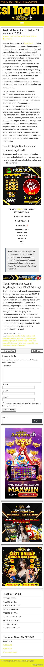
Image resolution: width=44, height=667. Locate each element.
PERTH (20, 209)
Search (4, 417)
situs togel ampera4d (26, 343)
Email (5, 391)
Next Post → (37, 351)
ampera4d (10, 336)
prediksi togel (31, 338)
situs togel (14, 343)
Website (5, 397)
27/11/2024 (16, 36)
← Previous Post (8, 351)
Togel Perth (28, 43)
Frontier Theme (37, 665)
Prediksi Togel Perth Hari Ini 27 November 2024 (21, 32)
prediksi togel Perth (25, 341)
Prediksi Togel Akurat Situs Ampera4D (19, 1)
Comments (8, 39)
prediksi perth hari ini (18, 338)
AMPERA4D (7, 649)
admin (7, 36)
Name (5, 385)
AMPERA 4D (7, 645)
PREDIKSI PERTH (29, 36)
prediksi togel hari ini (10, 341)
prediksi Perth (20, 336)
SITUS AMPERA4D (10, 652)
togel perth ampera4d (18, 345)
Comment (7, 366)
